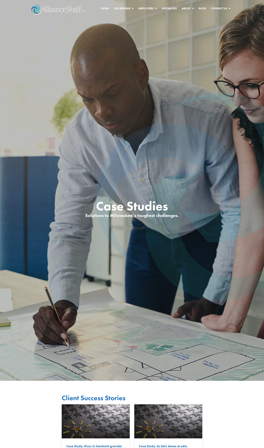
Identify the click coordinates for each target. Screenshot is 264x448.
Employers (148, 9)
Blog (204, 9)
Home (106, 9)
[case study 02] (168, 421)
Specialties (170, 9)
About (189, 9)
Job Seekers (125, 9)
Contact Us (222, 9)
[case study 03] (96, 421)
